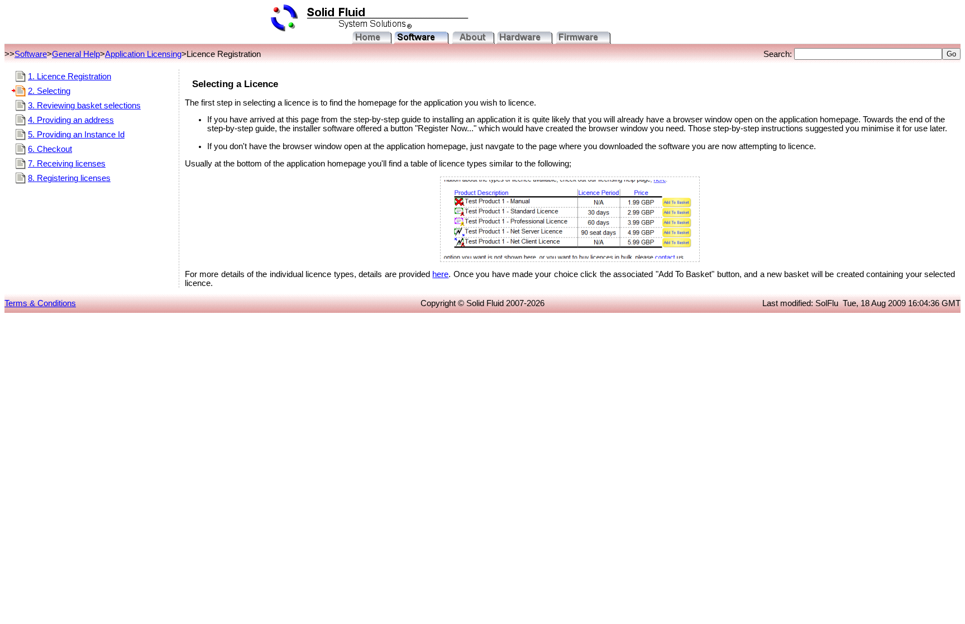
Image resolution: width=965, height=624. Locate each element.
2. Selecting (49, 91)
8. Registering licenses (69, 178)
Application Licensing (143, 54)
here (440, 274)
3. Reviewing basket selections (84, 105)
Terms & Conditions (40, 303)
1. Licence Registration (69, 76)
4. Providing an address (71, 120)
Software (31, 54)
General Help (76, 54)
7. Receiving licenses (67, 163)
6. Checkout (50, 149)
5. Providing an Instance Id (76, 134)
